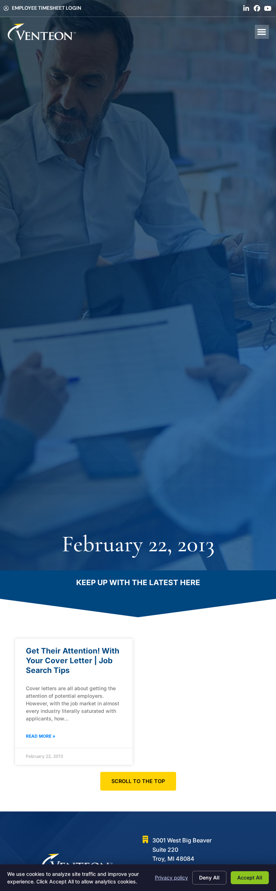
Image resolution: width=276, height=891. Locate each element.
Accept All (249, 877)
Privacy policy (171, 877)
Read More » (40, 736)
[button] (262, 32)
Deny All (209, 877)
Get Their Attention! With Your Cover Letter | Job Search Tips (72, 660)
